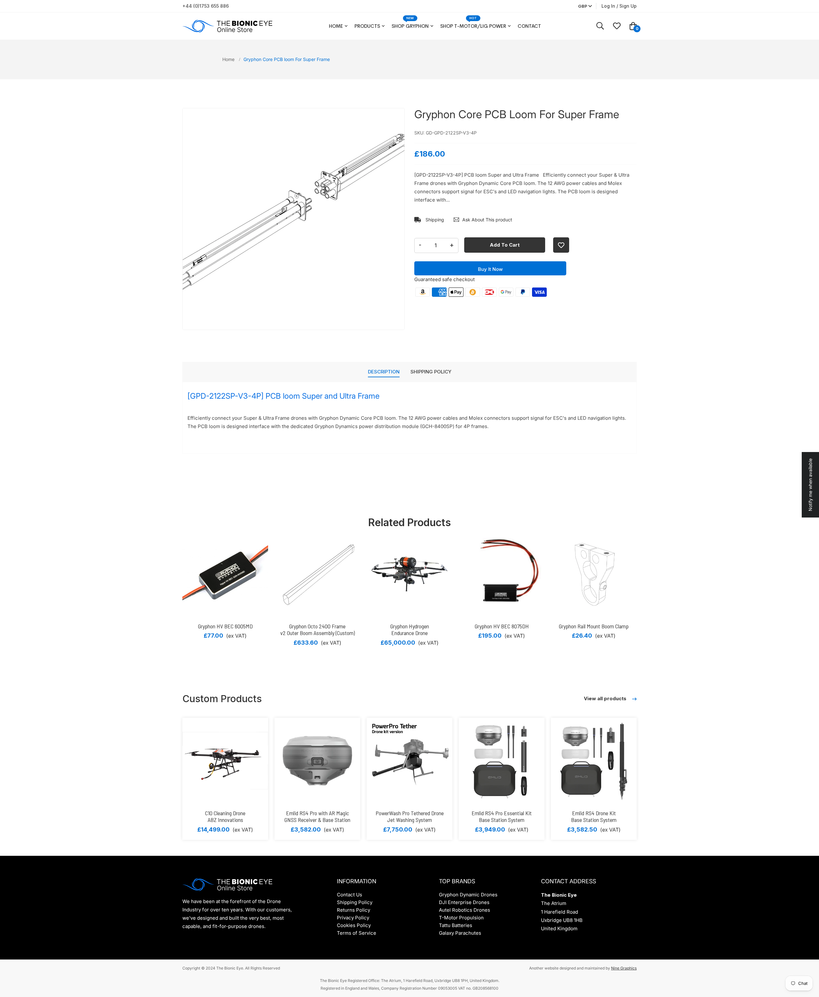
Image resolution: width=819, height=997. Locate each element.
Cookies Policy (354, 925)
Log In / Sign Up (619, 6)
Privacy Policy (353, 918)
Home (336, 26)
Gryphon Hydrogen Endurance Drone (409, 630)
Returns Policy (353, 910)
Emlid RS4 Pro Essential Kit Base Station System (502, 816)
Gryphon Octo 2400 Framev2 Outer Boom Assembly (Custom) (317, 630)
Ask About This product (487, 219)
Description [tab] (384, 372)
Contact (529, 26)
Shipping (434, 219)
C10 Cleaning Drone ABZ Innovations (225, 816)
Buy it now (490, 269)
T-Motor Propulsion (461, 918)
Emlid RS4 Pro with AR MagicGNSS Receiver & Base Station (317, 816)
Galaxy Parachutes (460, 933)
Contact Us (349, 895)
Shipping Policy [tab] (430, 372)
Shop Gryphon (410, 26)
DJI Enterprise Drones (464, 902)
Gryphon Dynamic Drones (468, 895)
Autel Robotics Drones (464, 910)
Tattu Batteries (455, 925)
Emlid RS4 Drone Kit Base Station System (593, 816)
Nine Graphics (624, 968)
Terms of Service (356, 933)
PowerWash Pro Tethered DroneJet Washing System (410, 816)
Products (367, 26)
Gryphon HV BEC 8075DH (502, 626)
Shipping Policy (354, 902)
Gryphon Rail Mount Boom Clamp (594, 626)
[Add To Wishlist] (561, 245)
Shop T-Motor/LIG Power (473, 26)
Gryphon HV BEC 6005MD (225, 626)
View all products (606, 698)
